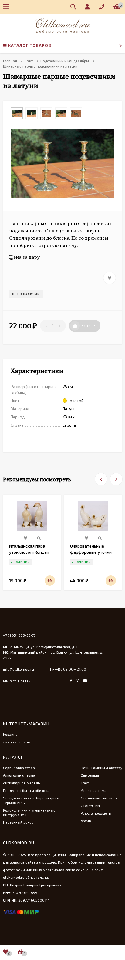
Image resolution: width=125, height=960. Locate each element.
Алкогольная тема (19, 775)
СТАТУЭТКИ (90, 805)
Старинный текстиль (99, 798)
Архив (86, 820)
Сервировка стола (19, 767)
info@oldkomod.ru (18, 669)
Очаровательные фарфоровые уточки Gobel (91, 552)
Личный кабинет (17, 742)
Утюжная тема (93, 790)
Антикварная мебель (21, 783)
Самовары (90, 775)
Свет (85, 783)
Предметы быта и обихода (26, 790)
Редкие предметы (96, 813)
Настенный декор (18, 822)
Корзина (10, 734)
